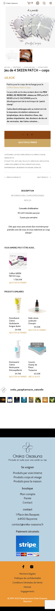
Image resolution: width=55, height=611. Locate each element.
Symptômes (17, 67)
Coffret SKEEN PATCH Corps (15, 274)
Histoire (27, 587)
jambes (16, 164)
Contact (27, 502)
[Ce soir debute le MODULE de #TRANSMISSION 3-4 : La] (38, 400)
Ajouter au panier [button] (18, 282)
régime (30, 168)
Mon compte (27, 494)
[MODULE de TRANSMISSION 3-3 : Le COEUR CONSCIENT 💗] (52, 400)
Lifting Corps (43, 67)
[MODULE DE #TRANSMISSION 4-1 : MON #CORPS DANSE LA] (31, 400)
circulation (44, 161)
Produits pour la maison (27, 481)
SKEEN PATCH (9, 158)
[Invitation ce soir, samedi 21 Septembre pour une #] (45, 400)
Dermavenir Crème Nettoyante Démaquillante (15, 366)
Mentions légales (27, 573)
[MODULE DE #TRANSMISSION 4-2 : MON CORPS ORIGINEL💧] (24, 400)
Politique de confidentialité (27, 578)
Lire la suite (34, 376)
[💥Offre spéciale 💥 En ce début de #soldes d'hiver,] (10, 400)
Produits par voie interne (27, 473)
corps (6, 164)
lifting (22, 164)
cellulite (26, 161)
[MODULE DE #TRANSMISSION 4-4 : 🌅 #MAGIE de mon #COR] (3, 400)
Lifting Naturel (29, 67)
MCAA (38, 164)
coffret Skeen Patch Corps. (19, 87)
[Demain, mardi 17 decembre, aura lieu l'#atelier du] (17, 400)
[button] (30, 2)
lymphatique (30, 164)
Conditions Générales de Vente (27, 582)
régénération (22, 168)
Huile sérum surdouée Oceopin (33, 321)
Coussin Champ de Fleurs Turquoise (32, 366)
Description (27, 191)
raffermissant (10, 168)
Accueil (7, 67)
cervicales (34, 161)
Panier (27, 498)
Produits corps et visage (35, 155)
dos (11, 164)
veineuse (37, 168)
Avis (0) (27, 200)
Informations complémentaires (27, 195)
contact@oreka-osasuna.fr (27, 524)
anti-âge (18, 161)
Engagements (27, 591)
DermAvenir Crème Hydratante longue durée (15, 322)
